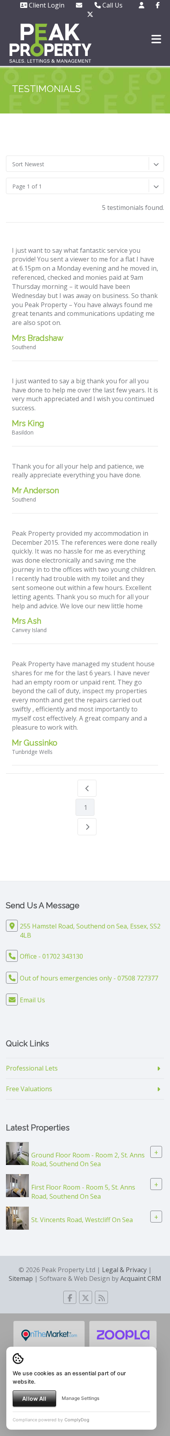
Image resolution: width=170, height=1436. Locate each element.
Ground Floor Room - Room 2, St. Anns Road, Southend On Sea (88, 1159)
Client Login (45, 5)
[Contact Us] (141, 5)
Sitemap (21, 1278)
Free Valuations (29, 1088)
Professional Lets (32, 1068)
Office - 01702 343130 (51, 956)
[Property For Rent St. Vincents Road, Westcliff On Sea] (17, 1217)
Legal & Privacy (124, 1269)
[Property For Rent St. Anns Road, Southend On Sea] (17, 1152)
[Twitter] (90, 14)
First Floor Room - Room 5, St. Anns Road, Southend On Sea (83, 1192)
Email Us (32, 1000)
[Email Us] (79, 5)
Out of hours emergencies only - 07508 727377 (89, 978)
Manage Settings (80, 1398)
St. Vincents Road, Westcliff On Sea (82, 1219)
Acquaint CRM (140, 1278)
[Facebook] (158, 5)
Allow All (34, 1398)
